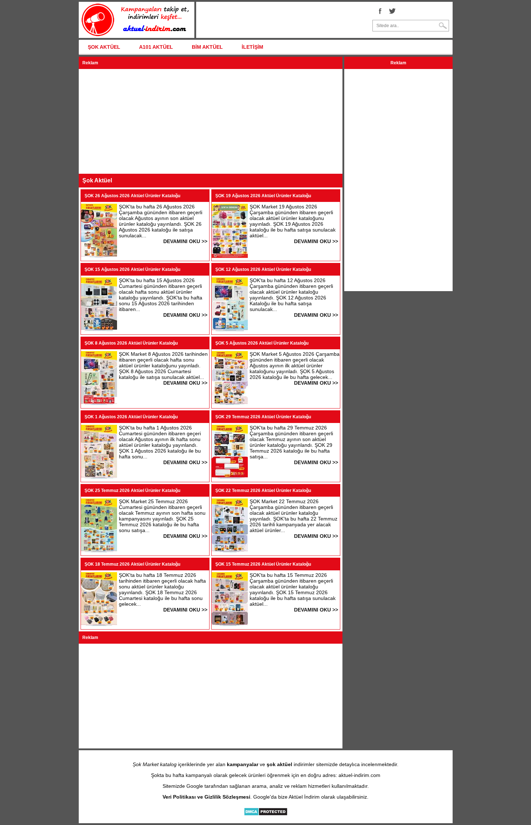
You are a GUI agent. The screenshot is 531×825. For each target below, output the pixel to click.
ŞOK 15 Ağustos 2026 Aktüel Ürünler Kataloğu (132, 269)
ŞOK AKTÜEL (104, 47)
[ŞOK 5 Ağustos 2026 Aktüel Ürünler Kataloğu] (230, 403)
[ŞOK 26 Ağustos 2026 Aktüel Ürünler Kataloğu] (99, 256)
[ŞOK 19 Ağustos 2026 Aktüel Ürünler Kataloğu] (230, 256)
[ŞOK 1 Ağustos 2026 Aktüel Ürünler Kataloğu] (99, 477)
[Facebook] (379, 10)
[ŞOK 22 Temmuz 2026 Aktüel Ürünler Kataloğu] (230, 551)
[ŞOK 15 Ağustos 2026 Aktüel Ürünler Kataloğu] (99, 330)
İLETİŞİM (252, 47)
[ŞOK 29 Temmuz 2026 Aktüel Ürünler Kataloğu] (230, 477)
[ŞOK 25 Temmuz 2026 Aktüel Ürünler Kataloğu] (99, 551)
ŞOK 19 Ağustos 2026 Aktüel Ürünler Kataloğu (263, 195)
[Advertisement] (210, 121)
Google (194, 786)
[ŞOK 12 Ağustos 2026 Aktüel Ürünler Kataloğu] (230, 330)
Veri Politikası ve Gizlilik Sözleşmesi (206, 797)
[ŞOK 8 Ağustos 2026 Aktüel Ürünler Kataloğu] (99, 403)
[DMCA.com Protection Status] (266, 814)
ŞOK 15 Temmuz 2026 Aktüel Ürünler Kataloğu (263, 564)
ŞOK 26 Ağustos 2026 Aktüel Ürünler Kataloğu (132, 195)
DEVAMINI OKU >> (185, 241)
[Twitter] (392, 10)
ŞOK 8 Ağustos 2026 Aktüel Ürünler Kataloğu (131, 343)
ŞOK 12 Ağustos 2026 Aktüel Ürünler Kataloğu (263, 269)
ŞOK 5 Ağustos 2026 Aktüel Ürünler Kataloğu (261, 343)
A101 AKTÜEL (156, 47)
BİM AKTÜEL (207, 47)
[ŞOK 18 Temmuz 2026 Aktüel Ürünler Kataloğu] (99, 624)
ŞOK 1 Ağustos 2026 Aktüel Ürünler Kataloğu (131, 416)
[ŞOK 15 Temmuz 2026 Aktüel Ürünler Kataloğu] (230, 624)
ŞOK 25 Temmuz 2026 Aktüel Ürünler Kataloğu (132, 490)
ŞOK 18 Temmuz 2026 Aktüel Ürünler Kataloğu (132, 564)
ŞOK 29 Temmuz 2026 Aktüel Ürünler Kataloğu (263, 416)
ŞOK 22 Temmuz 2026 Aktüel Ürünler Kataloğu (263, 490)
